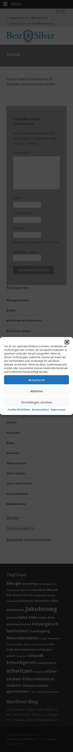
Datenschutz (40, 409)
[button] (67, 342)
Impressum (58, 409)
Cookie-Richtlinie (19, 409)
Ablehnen (36, 391)
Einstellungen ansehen (36, 402)
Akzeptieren (36, 380)
